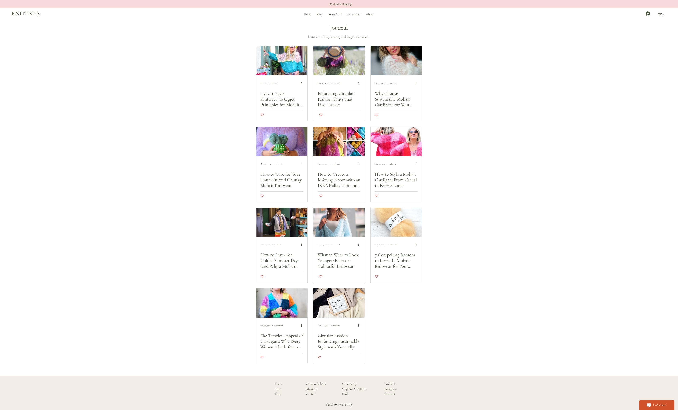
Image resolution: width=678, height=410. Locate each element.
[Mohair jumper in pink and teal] (281, 60)
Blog (278, 394)
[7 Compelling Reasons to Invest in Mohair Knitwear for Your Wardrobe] (396, 222)
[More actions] (303, 83)
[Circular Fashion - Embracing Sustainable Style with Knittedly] (339, 303)
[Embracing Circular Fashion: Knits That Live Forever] (339, 60)
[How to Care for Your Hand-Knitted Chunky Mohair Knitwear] (281, 141)
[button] (662, 14)
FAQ (345, 394)
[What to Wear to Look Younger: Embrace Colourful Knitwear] (339, 222)
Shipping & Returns (354, 389)
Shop (278, 389)
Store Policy (349, 384)
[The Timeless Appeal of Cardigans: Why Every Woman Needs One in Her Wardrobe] (281, 303)
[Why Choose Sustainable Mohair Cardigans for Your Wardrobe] (396, 60)
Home (279, 384)
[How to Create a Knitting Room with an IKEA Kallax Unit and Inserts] (339, 141)
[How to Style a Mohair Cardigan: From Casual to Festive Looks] (396, 141)
